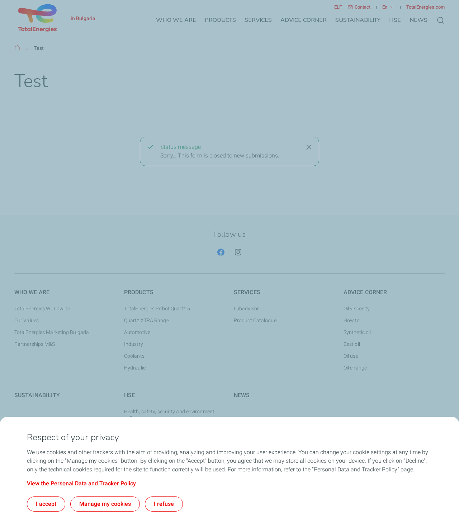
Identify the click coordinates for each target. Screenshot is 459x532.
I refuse (164, 503)
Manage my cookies (105, 503)
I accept (46, 503)
